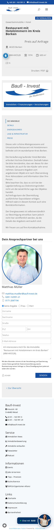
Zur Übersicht (14, 388)
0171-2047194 (11, 300)
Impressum (12, 507)
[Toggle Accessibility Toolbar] (6, 56)
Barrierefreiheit (14, 512)
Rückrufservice (13, 481)
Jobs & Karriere (13, 472)
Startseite (11, 498)
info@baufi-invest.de (16, 424)
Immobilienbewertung (16, 441)
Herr (31, 306)
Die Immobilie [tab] (13, 121)
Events (10, 467)
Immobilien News (14, 436)
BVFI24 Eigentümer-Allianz (19, 486)
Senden (43, 375)
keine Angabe (11, 306)
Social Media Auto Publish (17, 528)
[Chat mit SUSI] (44, 520)
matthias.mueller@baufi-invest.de (21, 293)
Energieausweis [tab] (14, 129)
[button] (4, 525)
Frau (23, 306)
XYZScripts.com (40, 528)
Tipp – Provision (14, 477)
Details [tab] (10, 125)
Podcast (10, 455)
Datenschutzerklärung (17, 503)
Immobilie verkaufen (16, 446)
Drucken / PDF (38, 71)
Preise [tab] (10, 138)
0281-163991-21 (12, 297)
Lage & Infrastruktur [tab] (17, 134)
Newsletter (12, 451)
